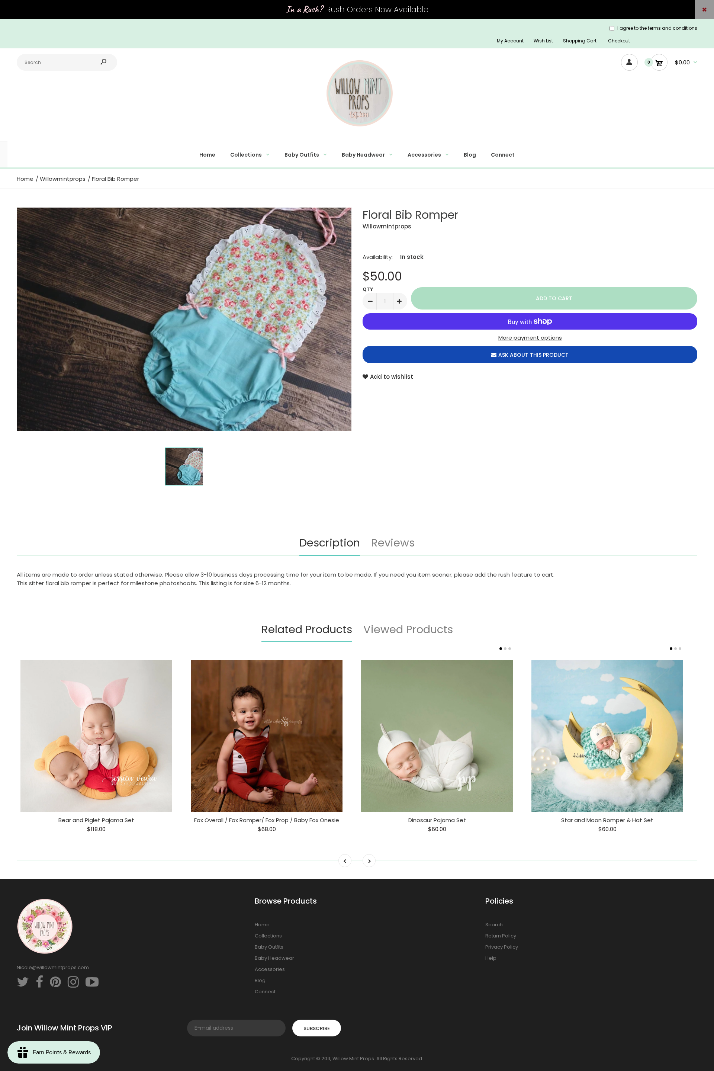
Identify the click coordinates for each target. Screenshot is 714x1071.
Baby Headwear (274, 958)
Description (329, 542)
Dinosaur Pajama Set (437, 820)
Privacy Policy (501, 946)
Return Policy (500, 935)
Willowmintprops (387, 226)
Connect (265, 991)
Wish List (543, 41)
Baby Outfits (269, 946)
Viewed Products (408, 629)
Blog (260, 980)
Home (262, 924)
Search (494, 924)
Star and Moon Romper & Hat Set (607, 820)
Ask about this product (533, 355)
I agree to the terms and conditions (657, 28)
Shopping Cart (579, 41)
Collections (268, 935)
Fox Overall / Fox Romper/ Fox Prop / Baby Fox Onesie (266, 820)
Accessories (270, 969)
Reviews (393, 542)
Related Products (306, 629)
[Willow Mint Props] (357, 131)
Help (490, 958)
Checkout (619, 41)
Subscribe (316, 1028)
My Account (510, 41)
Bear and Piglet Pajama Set (96, 820)
